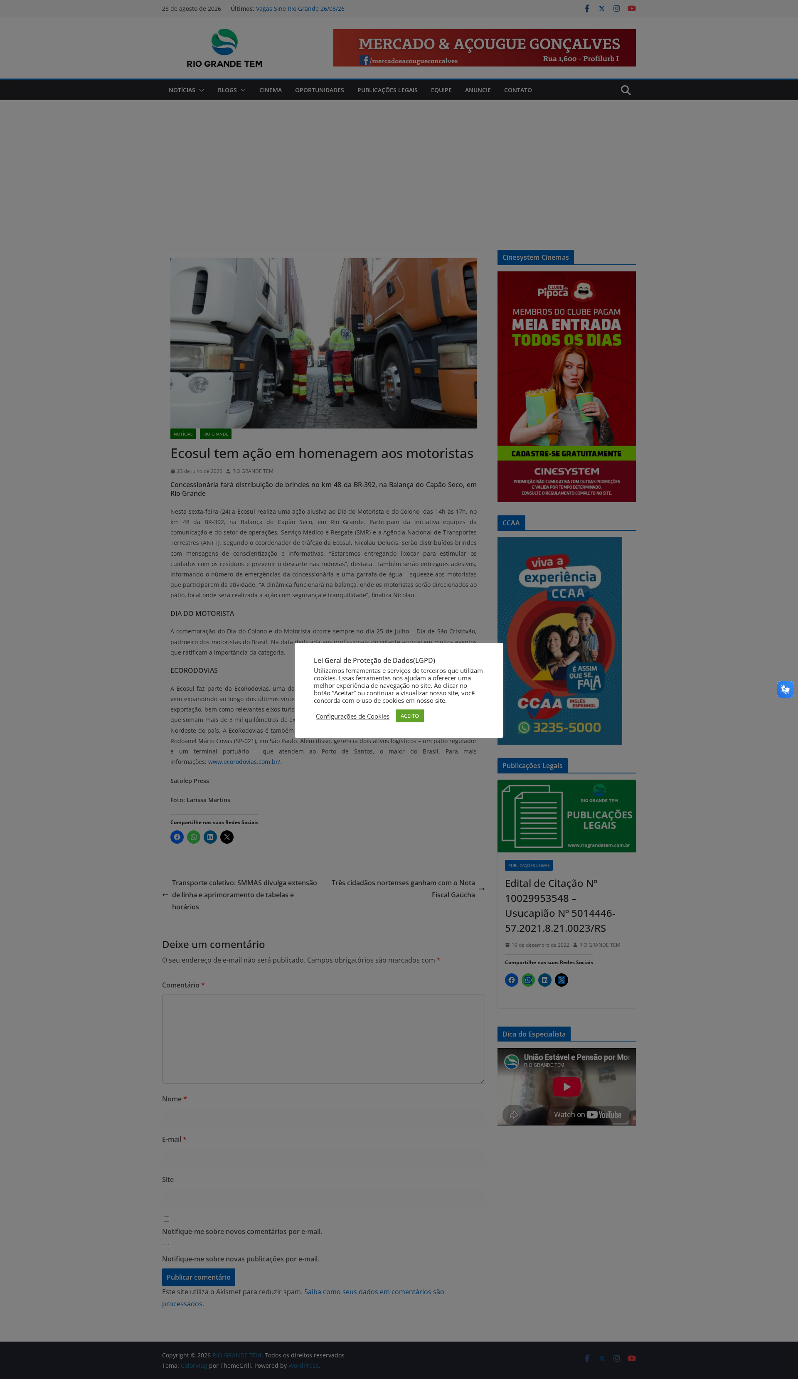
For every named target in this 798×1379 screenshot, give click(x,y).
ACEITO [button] (410, 715)
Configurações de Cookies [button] (352, 716)
